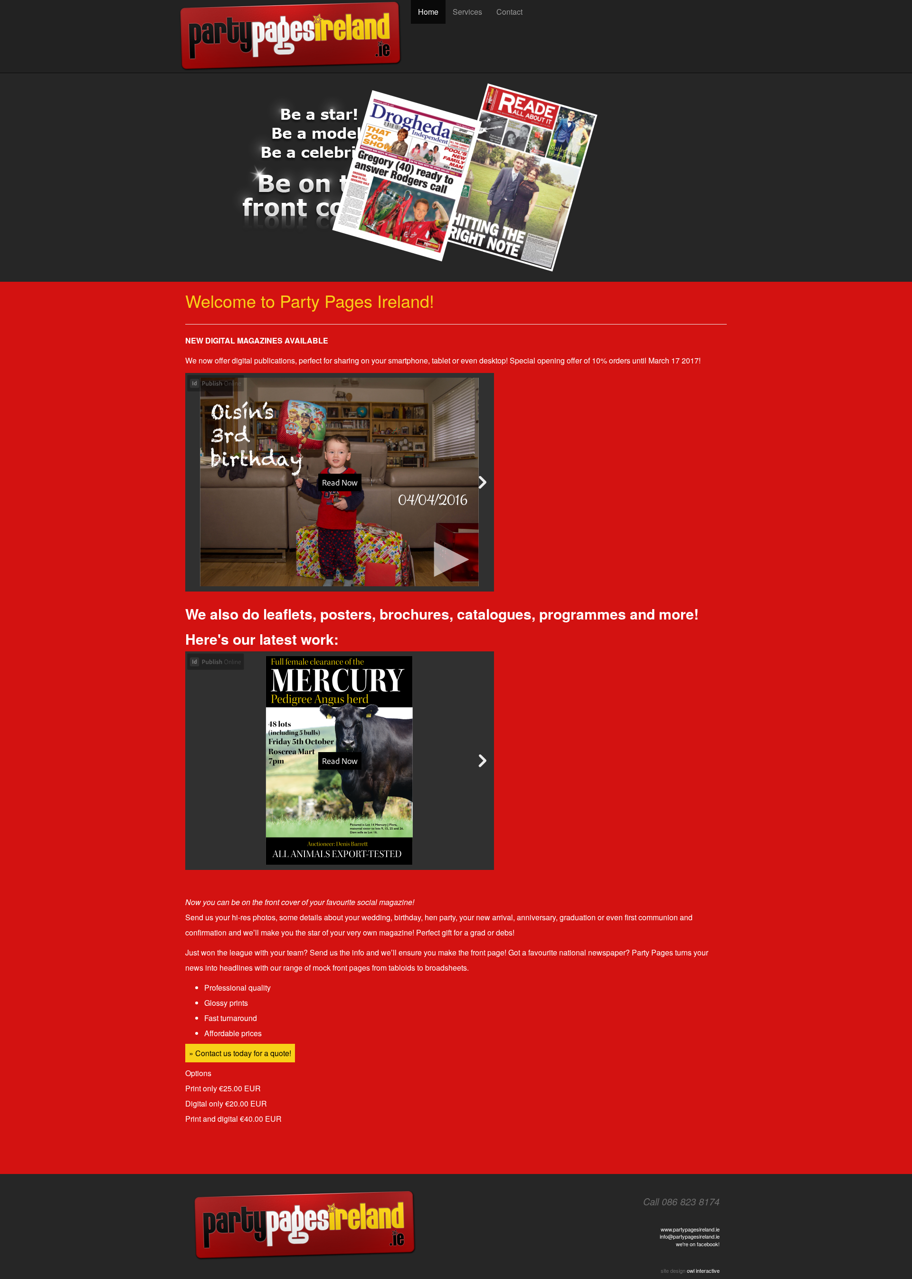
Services (467, 11)
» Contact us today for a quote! (240, 1053)
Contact (509, 11)
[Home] (294, 36)
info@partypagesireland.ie (690, 1236)
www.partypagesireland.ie (690, 1229)
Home (428, 11)
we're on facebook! (698, 1244)
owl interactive (703, 1270)
